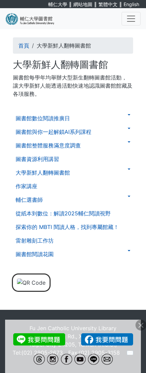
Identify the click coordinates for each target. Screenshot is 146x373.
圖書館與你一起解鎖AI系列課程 (53, 131)
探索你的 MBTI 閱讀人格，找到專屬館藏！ (67, 227)
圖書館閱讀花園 (35, 254)
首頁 (23, 45)
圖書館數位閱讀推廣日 (43, 118)
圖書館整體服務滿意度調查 (48, 145)
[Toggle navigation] (131, 18)
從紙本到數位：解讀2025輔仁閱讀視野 (63, 213)
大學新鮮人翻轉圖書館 (43, 172)
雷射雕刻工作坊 (35, 240)
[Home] (33, 19)
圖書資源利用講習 (37, 159)
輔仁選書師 (29, 199)
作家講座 (26, 186)
